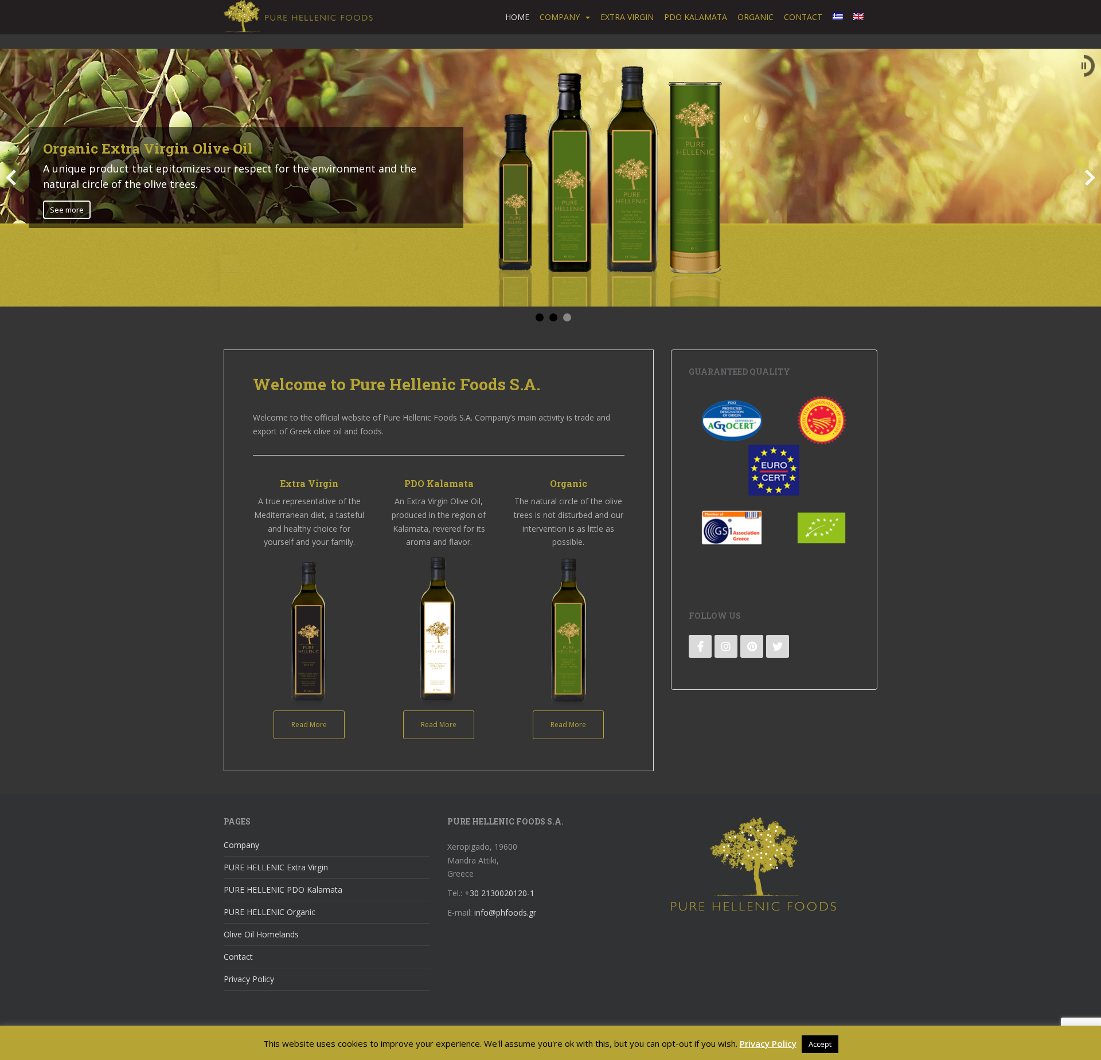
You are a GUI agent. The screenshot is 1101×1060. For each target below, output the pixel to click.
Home (517, 16)
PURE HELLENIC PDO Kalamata (283, 889)
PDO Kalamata (695, 16)
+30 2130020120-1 (499, 893)
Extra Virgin (627, 16)
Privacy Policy (249, 978)
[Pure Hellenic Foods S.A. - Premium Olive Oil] (753, 863)
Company (560, 16)
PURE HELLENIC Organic (269, 911)
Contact (803, 16)
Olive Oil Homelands (261, 934)
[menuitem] (838, 17)
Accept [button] (820, 1044)
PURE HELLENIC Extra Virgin (276, 867)
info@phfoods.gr (505, 912)
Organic (755, 16)
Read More (309, 724)
